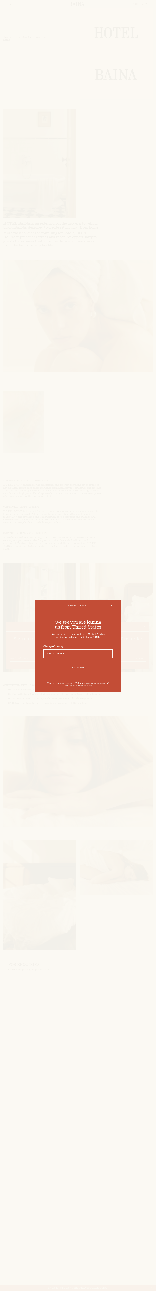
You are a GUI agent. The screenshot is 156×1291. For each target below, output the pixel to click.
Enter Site (78, 667)
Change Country (53, 646)
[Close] (111, 605)
